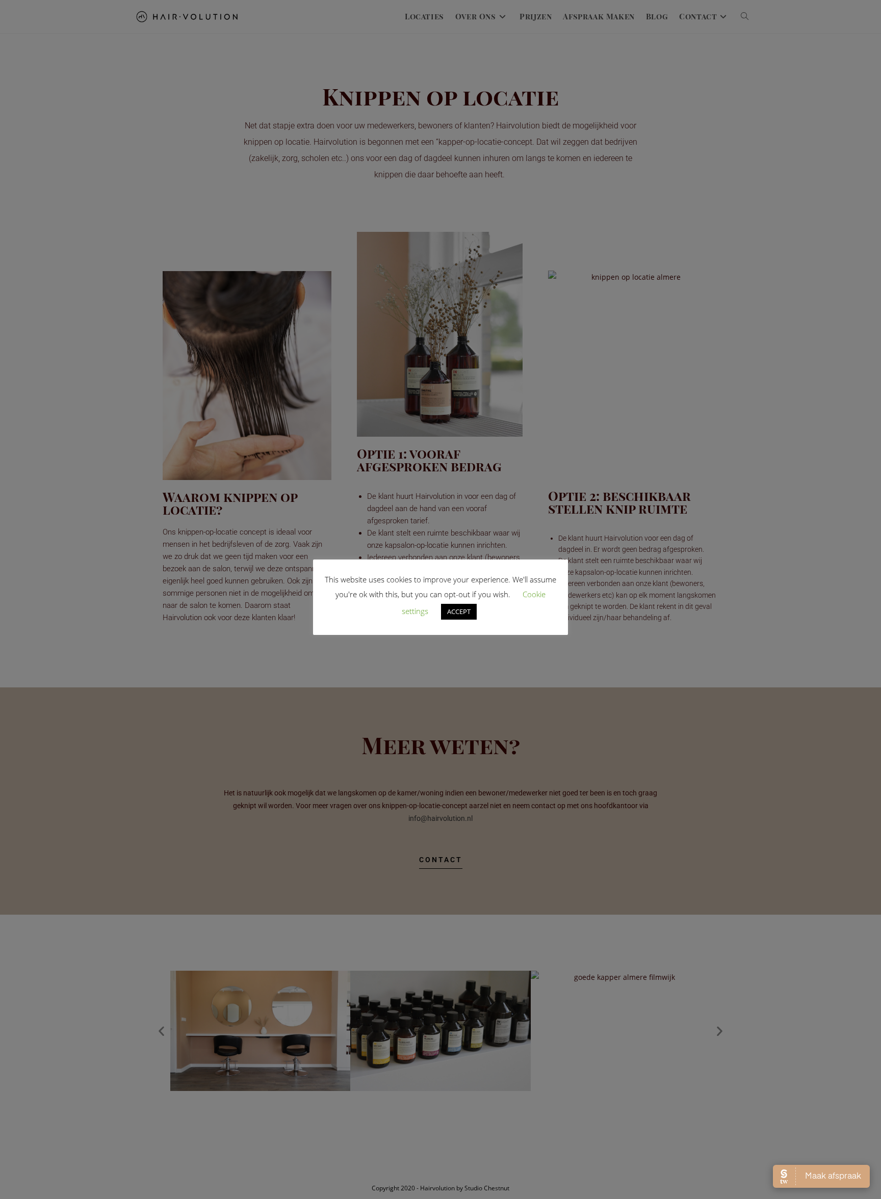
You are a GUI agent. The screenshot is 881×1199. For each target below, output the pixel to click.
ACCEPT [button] (459, 611)
